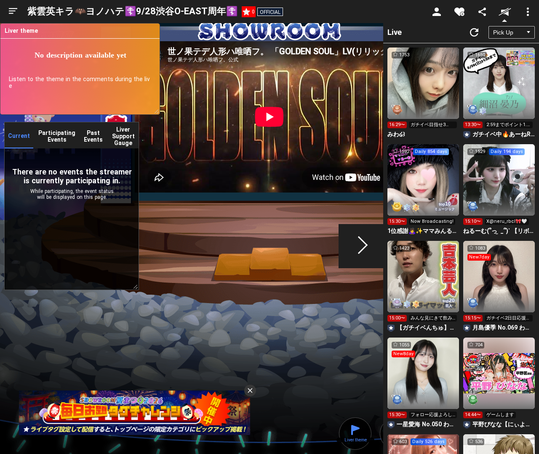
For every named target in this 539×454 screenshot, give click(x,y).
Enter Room (423, 91)
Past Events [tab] (93, 136)
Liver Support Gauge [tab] (123, 136)
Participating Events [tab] (56, 136)
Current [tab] (19, 135)
